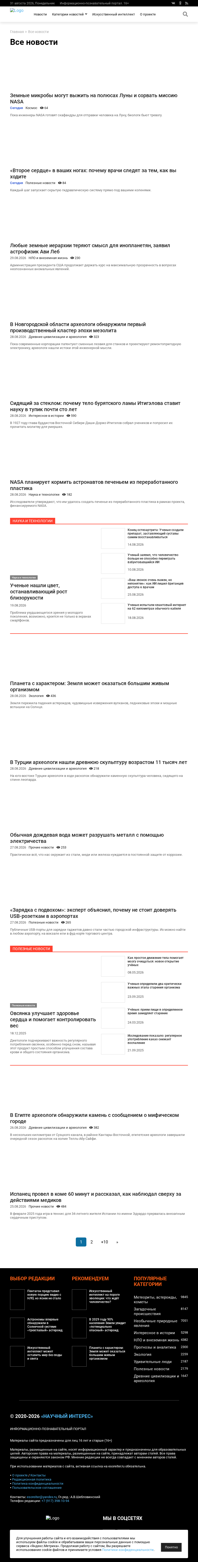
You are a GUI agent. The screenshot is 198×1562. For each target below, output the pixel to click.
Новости (40, 14)
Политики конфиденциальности (128, 1550)
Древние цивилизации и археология (58, 337)
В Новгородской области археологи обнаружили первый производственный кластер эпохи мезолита (78, 327)
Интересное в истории (46, 416)
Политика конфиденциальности (37, 1483)
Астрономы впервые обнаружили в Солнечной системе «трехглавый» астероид (44, 1325)
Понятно (171, 1547)
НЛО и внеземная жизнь (48, 258)
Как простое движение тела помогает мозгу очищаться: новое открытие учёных (156, 961)
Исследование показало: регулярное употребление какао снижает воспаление (155, 1039)
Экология (36, 696)
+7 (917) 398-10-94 (55, 1501)
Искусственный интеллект (113, 14)
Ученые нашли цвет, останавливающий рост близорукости (38, 591)
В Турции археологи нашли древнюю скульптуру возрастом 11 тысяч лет (98, 762)
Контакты (38, 1475)
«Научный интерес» (67, 1416)
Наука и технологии (44, 494)
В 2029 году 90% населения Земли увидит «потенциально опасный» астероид (107, 1325)
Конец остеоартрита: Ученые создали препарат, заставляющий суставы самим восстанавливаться (156, 533)
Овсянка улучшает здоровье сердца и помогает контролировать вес (53, 1019)
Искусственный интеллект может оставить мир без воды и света (44, 1353)
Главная (17, 32)
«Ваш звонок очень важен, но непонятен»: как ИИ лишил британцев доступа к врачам (156, 583)
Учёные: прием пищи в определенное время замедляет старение (155, 1011)
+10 (104, 1242)
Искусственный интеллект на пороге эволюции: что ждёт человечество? (104, 1296)
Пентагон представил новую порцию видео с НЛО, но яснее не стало (44, 1294)
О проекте (148, 14)
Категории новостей (68, 14)
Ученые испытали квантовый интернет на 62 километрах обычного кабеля (157, 606)
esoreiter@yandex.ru (42, 1497)
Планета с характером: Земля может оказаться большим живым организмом (107, 1353)
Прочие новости (41, 847)
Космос (31, 108)
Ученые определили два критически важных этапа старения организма (155, 985)
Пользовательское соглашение (37, 1488)
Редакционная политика (31, 1479)
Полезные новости (40, 183)
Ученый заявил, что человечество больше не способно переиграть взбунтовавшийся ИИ (153, 558)
